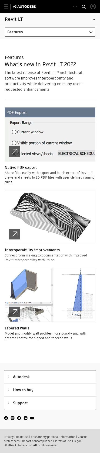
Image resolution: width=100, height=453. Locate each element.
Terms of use (63, 441)
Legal (77, 441)
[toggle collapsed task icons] (75, 7)
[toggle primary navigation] (8, 7)
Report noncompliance (37, 441)
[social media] (19, 418)
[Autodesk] (25, 6)
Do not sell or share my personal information (45, 437)
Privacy (8, 437)
